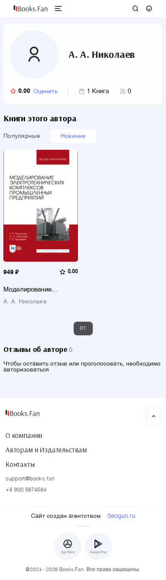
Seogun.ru (121, 516)
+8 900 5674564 (26, 490)
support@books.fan (30, 479)
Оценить (45, 91)
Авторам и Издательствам (46, 450)
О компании (24, 435)
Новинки (73, 136)
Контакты (20, 464)
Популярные (21, 136)
